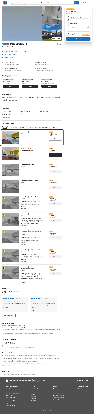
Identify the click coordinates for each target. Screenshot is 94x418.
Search (76, 2)
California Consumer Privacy (59, 399)
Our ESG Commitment (36, 400)
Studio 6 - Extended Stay (11, 390)
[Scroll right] (57, 127)
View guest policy (6, 365)
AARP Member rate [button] (43, 127)
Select (10, 86)
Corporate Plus (9, 403)
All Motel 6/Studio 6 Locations (12, 393)
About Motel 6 (9, 388)
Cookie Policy (81, 388)
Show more (5, 307)
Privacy (55, 388)
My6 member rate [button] (14, 127)
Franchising (33, 396)
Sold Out (55, 171)
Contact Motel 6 (35, 388)
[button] (32, 51)
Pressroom (33, 398)
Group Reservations (10, 405)
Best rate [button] (5, 127)
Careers (33, 394)
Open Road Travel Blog (11, 397)
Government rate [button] (33, 127)
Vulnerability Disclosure (58, 397)
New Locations (9, 395)
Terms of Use (56, 393)
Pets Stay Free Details (58, 395)
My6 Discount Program (83, 390)
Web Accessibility (57, 390)
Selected (56, 138)
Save (60, 44)
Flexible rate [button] (23, 127)
